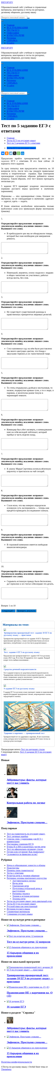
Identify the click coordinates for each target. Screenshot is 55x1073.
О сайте (10, 43)
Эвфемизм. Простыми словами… (27, 822)
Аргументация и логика (24, 881)
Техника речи (19, 898)
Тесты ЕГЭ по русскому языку (21, 148)
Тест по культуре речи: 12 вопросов (28, 941)
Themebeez (6, 1069)
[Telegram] (10, 153)
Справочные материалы (18, 911)
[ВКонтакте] (3, 153)
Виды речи (17, 883)
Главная (10, 25)
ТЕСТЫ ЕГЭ (13, 30)
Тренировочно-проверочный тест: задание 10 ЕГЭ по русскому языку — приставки (30, 978)
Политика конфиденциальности (16, 1062)
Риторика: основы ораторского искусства (27, 878)
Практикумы (13, 868)
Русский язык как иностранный (22, 906)
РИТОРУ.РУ (7, 2)
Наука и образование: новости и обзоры (26, 865)
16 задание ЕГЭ (16, 1006)
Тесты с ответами (15, 873)
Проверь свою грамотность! (20, 870)
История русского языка (18, 909)
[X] (14, 153)
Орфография (13, 33)
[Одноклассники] (6, 153)
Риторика (11, 38)
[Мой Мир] (22, 153)
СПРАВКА (12, 40)
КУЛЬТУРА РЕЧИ (15, 35)
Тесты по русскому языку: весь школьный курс (29, 901)
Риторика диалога (21, 893)
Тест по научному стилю (33, 749)
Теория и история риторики (25, 896)
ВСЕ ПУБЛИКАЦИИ (17, 27)
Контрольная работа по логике (26, 802)
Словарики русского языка (20, 914)
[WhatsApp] (18, 153)
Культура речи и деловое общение (23, 875)
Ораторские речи (20, 886)
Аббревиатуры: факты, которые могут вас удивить (26, 781)
